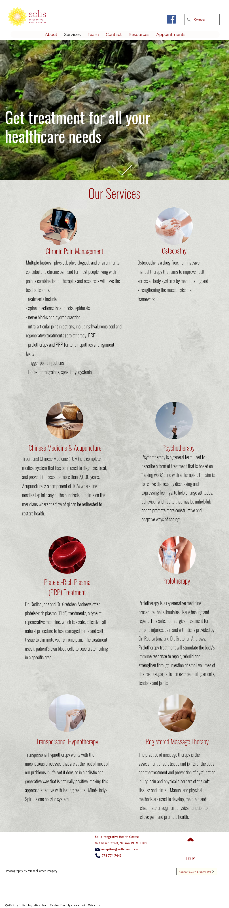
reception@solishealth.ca (119, 849)
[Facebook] (171, 19)
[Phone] (98, 856)
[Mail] (98, 849)
